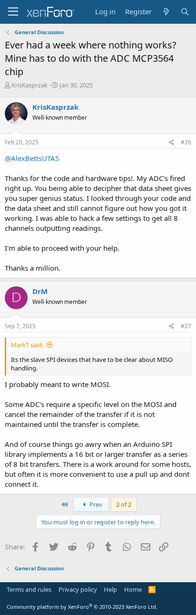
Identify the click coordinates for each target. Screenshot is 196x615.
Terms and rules (29, 589)
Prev (95, 504)
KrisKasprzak (29, 85)
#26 (186, 142)
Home (133, 589)
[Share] (171, 142)
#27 (186, 326)
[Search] (185, 11)
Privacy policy (78, 589)
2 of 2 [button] (123, 504)
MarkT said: (27, 345)
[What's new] (166, 11)
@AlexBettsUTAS (32, 158)
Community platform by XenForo (82, 606)
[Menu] (13, 12)
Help (110, 589)
